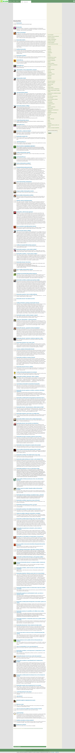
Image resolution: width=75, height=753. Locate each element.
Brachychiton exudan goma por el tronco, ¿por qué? (27, 504)
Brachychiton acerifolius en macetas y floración (26, 357)
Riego (49, 117)
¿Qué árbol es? (19, 696)
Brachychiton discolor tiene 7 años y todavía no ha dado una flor (29, 625)
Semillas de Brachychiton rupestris (23, 152)
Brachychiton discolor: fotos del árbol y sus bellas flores (27, 423)
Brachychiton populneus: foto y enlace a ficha (25, 342)
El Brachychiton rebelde (21, 78)
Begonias (49, 78)
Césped (49, 66)
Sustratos (49, 123)
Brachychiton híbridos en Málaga (23, 105)
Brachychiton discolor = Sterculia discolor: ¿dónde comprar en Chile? (30, 407)
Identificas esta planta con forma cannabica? (25, 720)
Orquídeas (50, 72)
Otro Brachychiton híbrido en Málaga (24, 230)
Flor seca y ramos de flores (53, 96)
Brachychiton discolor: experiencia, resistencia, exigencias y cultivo (30, 338)
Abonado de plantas (51, 81)
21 (38, 728)
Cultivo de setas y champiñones (53, 88)
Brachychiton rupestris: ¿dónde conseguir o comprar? (27, 315)
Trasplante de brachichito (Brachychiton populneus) (27, 273)
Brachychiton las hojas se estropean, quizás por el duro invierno (29, 436)
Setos (49, 120)
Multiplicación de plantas (52, 112)
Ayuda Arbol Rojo (20, 712)
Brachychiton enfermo (21, 39)
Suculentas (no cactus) (52, 57)
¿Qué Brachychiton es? (21, 141)
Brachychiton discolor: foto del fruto (24, 262)
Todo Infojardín (50, 34)
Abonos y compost (51, 82)
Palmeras (49, 49)
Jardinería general (51, 103)
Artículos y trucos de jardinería (53, 36)
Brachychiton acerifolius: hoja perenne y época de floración (28, 500)
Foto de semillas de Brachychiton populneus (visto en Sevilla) (28, 449)
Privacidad (41, 749)
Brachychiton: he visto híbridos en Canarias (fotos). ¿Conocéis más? (30, 536)
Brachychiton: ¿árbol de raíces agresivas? (25, 211)
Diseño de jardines (51, 37)
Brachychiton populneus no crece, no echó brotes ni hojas (28, 468)
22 (39, 728)
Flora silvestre (50, 97)
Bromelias (50, 75)
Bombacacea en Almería (21, 724)
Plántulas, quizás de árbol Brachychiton (24, 200)
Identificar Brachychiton (21, 49)
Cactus (49, 55)
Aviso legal (37, 749)
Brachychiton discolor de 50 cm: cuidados (25, 366)
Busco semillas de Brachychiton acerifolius (25, 195)
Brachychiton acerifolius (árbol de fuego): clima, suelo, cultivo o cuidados (31, 518)
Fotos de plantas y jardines (53, 99)
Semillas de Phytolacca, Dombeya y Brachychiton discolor (28, 302)
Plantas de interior (51, 69)
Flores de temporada (51, 60)
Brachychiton (19, 27)
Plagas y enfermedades (52, 39)
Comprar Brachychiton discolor (23, 120)
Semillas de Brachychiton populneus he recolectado (27, 372)
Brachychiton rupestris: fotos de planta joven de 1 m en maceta (29, 685)
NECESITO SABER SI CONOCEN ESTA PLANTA (26, 700)
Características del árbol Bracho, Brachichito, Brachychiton (28, 383)
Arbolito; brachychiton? (21, 32)
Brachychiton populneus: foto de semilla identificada (27, 294)
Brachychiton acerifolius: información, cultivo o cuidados (28, 376)
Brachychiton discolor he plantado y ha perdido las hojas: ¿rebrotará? (30, 494)
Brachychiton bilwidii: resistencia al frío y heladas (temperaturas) (29, 418)
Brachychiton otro (20, 65)
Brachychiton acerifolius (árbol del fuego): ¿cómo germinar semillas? (30, 556)
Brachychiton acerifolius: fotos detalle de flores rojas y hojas (28, 454)
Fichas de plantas (51, 42)
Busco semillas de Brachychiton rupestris (25, 269)
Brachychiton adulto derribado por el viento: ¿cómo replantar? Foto (30, 459)
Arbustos (49, 51)
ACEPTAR (57, 752)
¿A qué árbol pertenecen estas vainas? (24, 691)
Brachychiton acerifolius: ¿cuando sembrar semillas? (27, 253)
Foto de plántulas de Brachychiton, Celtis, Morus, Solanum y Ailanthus (30, 549)
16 (32, 728)
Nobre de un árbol (20, 704)
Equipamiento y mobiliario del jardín (54, 93)
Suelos (49, 121)
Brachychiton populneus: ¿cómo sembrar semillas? (27, 249)
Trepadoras (50, 52)
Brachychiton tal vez (20, 124)
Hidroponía (50, 100)
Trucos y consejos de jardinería (53, 127)
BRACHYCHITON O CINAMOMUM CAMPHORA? (26, 146)
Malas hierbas (50, 108)
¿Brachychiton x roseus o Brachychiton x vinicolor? (27, 69)
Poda (49, 115)
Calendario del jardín (51, 40)
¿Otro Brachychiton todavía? (22, 92)
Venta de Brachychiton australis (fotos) (24, 181)
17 (33, 728)
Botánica (49, 85)
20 (37, 728)
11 (26, 728)
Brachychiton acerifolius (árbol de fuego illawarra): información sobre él (30, 397)
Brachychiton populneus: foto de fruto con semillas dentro (28, 413)
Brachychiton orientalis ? (21, 55)
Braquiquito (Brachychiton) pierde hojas (24, 167)
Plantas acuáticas (51, 63)
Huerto (49, 67)
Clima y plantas (50, 87)
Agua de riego (50, 84)
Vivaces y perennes (51, 58)
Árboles (49, 46)
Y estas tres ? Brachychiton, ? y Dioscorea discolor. (27, 319)
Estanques (50, 94)
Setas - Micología (51, 118)
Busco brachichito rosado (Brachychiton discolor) (26, 226)
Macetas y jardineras (51, 106)
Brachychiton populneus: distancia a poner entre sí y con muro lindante (30, 573)
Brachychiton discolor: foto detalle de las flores (26, 298)
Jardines (49, 105)
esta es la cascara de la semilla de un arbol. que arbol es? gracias (29, 708)
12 (27, 728)
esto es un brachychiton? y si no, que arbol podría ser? (27, 646)
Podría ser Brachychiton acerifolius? (24, 163)
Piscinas (49, 114)
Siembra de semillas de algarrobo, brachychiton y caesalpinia (28, 513)
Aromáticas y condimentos (52, 64)
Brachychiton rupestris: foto (22, 136)
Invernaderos (50, 102)
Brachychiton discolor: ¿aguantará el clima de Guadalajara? (28, 327)
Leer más (52, 752)
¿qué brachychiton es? (21, 156)
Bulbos (49, 61)
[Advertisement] (29, 11)
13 (28, 728)
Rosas (49, 54)
